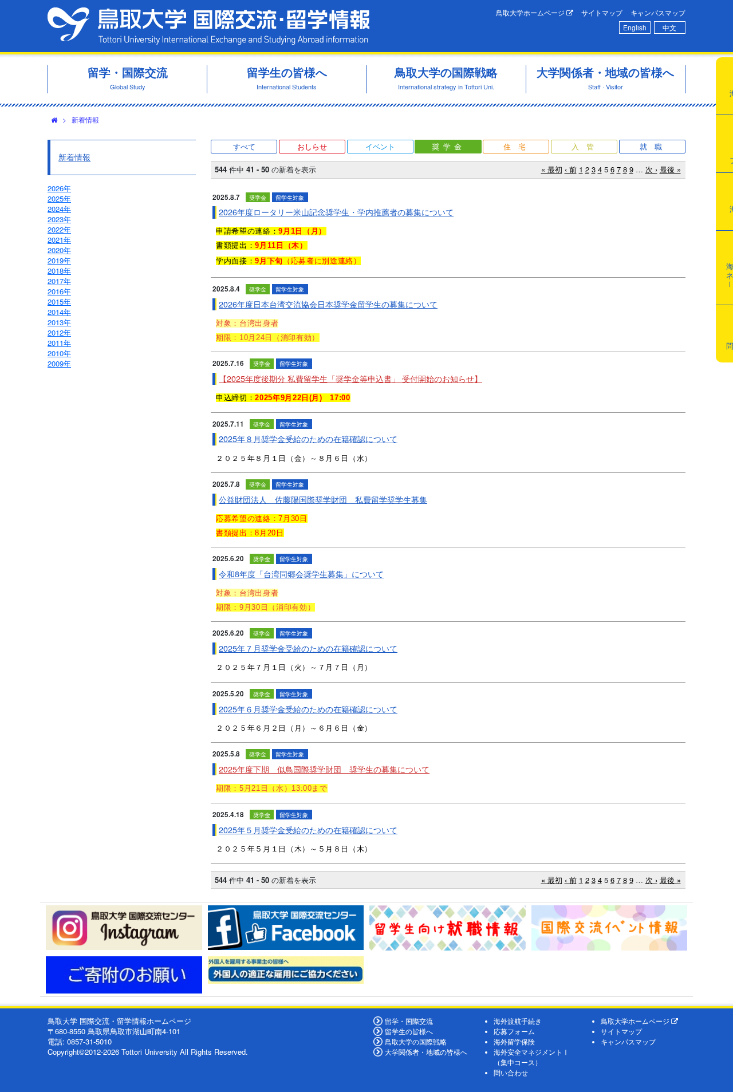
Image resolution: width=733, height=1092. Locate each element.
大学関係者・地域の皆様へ (426, 1051)
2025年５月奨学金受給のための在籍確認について (308, 829)
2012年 (59, 332)
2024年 (59, 208)
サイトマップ (601, 12)
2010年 (59, 353)
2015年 (59, 301)
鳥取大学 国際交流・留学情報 (208, 26)
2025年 (59, 198)
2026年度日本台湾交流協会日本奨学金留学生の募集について (328, 304)
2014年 (59, 311)
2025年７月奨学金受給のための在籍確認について (308, 648)
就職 (654, 146)
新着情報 (85, 119)
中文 (669, 27)
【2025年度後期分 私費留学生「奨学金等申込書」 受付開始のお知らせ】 (350, 378)
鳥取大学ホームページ (531, 12)
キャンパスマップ (657, 12)
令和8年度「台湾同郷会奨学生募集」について (301, 573)
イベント (380, 146)
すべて (244, 146)
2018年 (59, 270)
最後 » (670, 169)
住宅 (518, 146)
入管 (586, 146)
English (635, 27)
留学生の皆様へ (409, 1031)
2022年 (59, 229)
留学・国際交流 (409, 1021)
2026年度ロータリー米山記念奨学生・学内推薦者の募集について (336, 212)
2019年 (59, 260)
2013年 (59, 322)
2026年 (59, 188)
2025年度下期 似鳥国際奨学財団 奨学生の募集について (324, 769)
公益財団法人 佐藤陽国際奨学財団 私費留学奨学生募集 (323, 499)
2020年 (59, 250)
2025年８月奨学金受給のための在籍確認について (308, 438)
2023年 (59, 219)
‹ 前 (571, 169)
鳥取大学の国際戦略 (416, 1041)
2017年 (59, 280)
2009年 (59, 363)
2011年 (59, 342)
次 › (651, 169)
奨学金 (449, 146)
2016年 (59, 291)
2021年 (59, 239)
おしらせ (312, 146)
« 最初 (551, 169)
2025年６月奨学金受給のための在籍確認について (308, 709)
